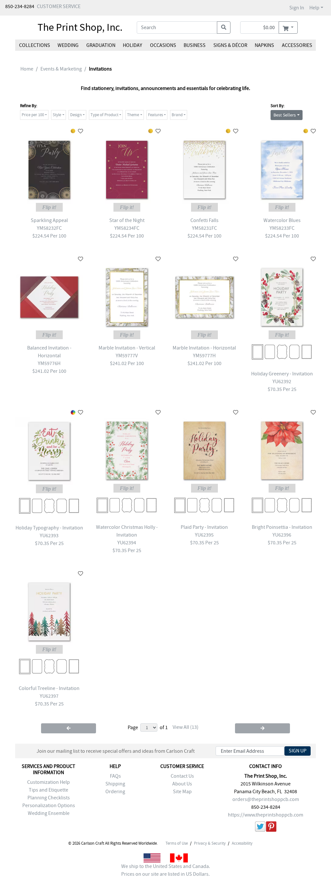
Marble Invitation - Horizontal (204, 348)
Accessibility (242, 843)
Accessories (297, 45)
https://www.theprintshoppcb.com (265, 815)
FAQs (115, 776)
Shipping (115, 784)
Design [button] (76, 114)
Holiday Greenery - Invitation (282, 374)
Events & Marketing (61, 69)
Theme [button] (133, 114)
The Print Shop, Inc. (80, 27)
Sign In (296, 8)
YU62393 (49, 535)
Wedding (68, 45)
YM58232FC (49, 228)
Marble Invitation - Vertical (127, 348)
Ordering (115, 791)
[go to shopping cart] (288, 27)
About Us (182, 784)
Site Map (182, 791)
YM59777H (204, 355)
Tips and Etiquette (48, 790)
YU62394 (126, 542)
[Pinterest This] (271, 827)
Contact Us (182, 776)
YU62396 (281, 535)
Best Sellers (284, 115)
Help (314, 8)
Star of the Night (126, 220)
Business (195, 45)
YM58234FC (126, 228)
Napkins (264, 45)
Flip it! (49, 207)
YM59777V (127, 355)
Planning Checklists (48, 798)
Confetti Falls (204, 220)
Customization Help (48, 782)
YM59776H (49, 363)
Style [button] (57, 114)
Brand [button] (177, 114)
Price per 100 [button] (33, 114)
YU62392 (281, 381)
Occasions (163, 45)
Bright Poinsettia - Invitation (282, 527)
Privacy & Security (210, 843)
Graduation (100, 45)
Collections (34, 45)
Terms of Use (177, 843)
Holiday (132, 45)
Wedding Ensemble (48, 813)
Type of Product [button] (104, 114)
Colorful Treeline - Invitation (49, 688)
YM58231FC (204, 228)
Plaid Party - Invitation (204, 527)
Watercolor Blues (282, 220)
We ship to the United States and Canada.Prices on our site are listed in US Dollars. (165, 870)
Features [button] (155, 114)
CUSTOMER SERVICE (58, 6)
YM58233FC (282, 228)
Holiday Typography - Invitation (49, 528)
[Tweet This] (260, 827)
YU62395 (204, 535)
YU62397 (49, 696)
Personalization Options (48, 805)
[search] (223, 27)
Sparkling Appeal (49, 220)
